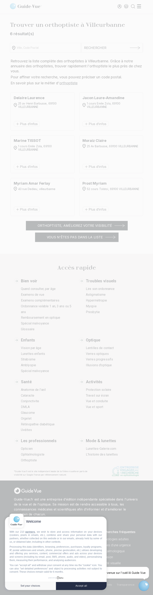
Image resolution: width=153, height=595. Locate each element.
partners (30, 531)
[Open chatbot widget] (144, 586)
